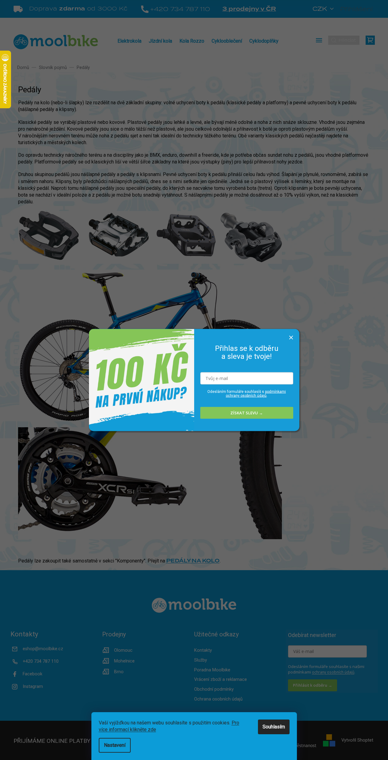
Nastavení (114, 745)
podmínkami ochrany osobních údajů (256, 393)
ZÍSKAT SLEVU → (246, 413)
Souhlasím (274, 727)
